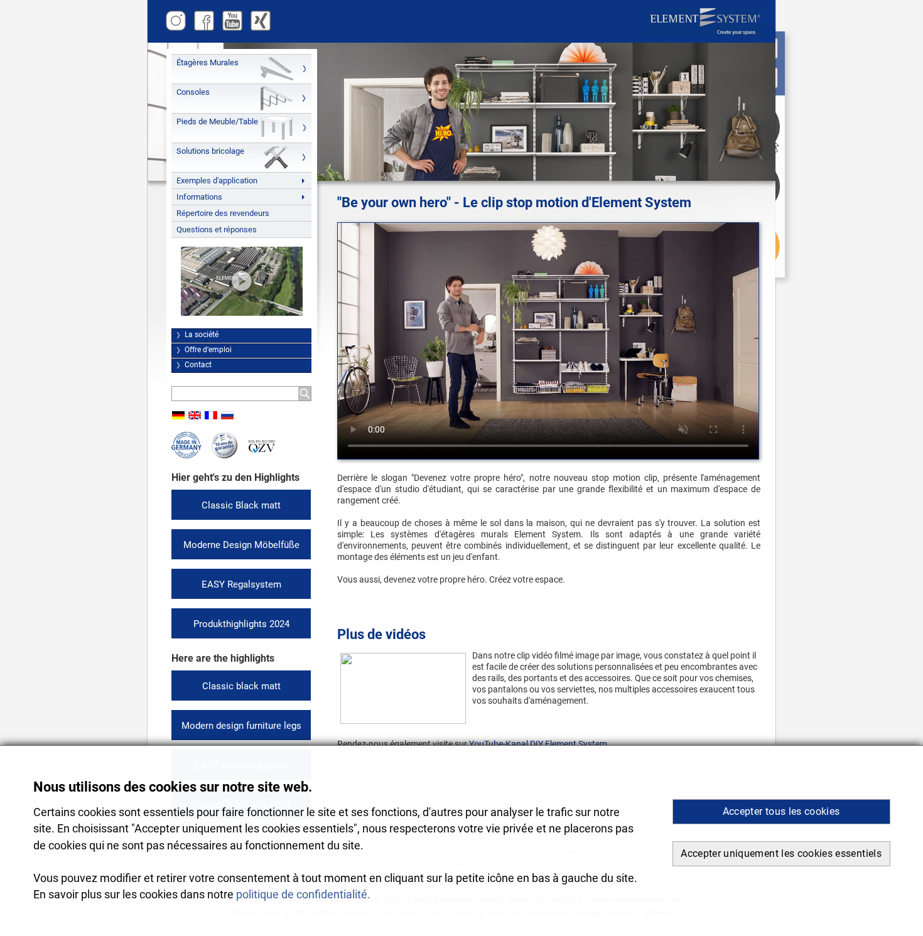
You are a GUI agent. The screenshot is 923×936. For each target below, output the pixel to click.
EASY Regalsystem (241, 584)
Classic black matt (241, 686)
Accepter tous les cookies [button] (781, 811)
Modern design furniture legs (241, 725)
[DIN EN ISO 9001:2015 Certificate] (262, 450)
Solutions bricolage (210, 151)
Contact (198, 364)
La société (202, 334)
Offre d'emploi (208, 349)
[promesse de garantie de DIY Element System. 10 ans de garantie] (224, 456)
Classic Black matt (241, 505)
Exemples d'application (216, 180)
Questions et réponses (216, 229)
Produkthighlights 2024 (241, 624)
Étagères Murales (207, 62)
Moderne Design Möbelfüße (241, 545)
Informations (199, 197)
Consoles (193, 92)
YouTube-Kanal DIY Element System (538, 744)
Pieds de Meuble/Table (217, 121)
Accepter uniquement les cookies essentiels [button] (781, 853)
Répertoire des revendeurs (222, 213)
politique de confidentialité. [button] (303, 894)
